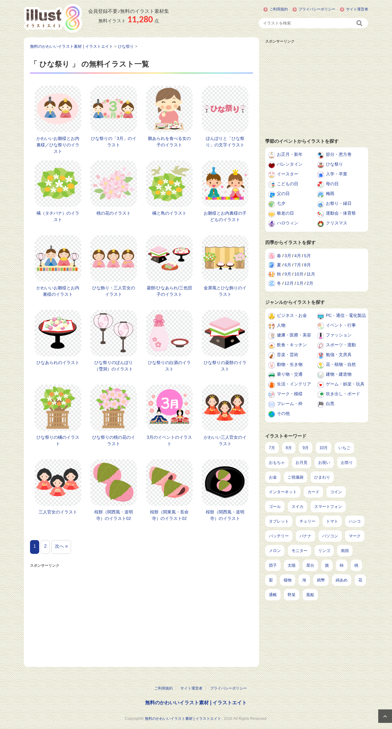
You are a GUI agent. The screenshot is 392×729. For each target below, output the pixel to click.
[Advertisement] (141, 613)
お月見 (301, 462)
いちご (344, 447)
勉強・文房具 (339, 354)
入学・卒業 (336, 173)
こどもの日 (287, 183)
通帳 (273, 594)
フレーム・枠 (290, 403)
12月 (289, 283)
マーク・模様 (290, 393)
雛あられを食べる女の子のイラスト (169, 141)
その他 (283, 413)
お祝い (324, 462)
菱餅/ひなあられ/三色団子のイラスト (169, 291)
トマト (332, 521)
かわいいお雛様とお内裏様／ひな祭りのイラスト (57, 145)
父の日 (283, 193)
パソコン (330, 536)
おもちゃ (277, 462)
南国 (345, 550)
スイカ (297, 506)
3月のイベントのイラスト (169, 440)
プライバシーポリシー (317, 9)
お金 (273, 477)
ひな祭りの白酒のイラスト (169, 365)
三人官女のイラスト (58, 511)
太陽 (292, 565)
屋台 (310, 565)
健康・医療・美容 (294, 335)
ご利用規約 (279, 9)
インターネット (283, 492)
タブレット (279, 521)
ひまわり (322, 477)
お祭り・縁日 (339, 203)
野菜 (292, 594)
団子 (273, 565)
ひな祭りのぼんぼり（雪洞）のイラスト (113, 365)
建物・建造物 (339, 374)
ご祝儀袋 (295, 477)
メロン (275, 550)
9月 (288, 274)
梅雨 (330, 193)
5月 (307, 255)
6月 (288, 264)
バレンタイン (290, 164)
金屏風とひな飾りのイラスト (225, 291)
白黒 (330, 403)
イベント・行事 (341, 325)
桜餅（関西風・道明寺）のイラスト (225, 515)
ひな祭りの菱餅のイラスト (225, 365)
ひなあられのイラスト (57, 362)
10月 (298, 274)
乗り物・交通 (290, 374)
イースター (287, 173)
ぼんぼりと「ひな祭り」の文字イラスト (225, 141)
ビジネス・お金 (292, 315)
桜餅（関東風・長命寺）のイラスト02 (169, 515)
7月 (297, 264)
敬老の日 (285, 213)
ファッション (339, 335)
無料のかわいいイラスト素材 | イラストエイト (196, 702)
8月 (307, 264)
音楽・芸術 (287, 354)
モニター (299, 550)
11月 (311, 274)
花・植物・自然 (341, 364)
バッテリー (279, 536)
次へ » (61, 546)
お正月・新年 (290, 154)
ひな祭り (334, 164)
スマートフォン (328, 506)
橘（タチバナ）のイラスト (57, 216)
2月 (310, 283)
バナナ (305, 536)
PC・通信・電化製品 (346, 315)
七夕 (281, 203)
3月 (288, 255)
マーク (355, 536)
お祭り (347, 462)
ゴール (275, 506)
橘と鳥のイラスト (169, 213)
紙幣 (321, 580)
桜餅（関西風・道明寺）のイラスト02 (113, 515)
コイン (336, 492)
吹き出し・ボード (343, 393)
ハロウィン (287, 222)
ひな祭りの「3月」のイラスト (113, 141)
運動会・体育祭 (341, 213)
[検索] (360, 23)
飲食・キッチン (292, 344)
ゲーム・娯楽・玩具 (345, 383)
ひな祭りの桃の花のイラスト (113, 440)
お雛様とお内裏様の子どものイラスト (225, 216)
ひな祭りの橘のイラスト (57, 440)
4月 (297, 255)
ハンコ (355, 521)
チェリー (307, 521)
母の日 (332, 183)
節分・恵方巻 (339, 154)
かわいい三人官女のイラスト (225, 440)
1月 (300, 283)
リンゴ (324, 550)
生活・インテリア (294, 383)
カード (313, 492)
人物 (281, 325)
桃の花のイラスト (113, 213)
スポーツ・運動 (341, 344)
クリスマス (336, 222)
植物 (288, 580)
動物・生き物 (290, 364)
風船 (310, 594)
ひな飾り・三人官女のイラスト (113, 291)
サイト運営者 (357, 9)
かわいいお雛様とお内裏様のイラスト (57, 291)
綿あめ (342, 580)
